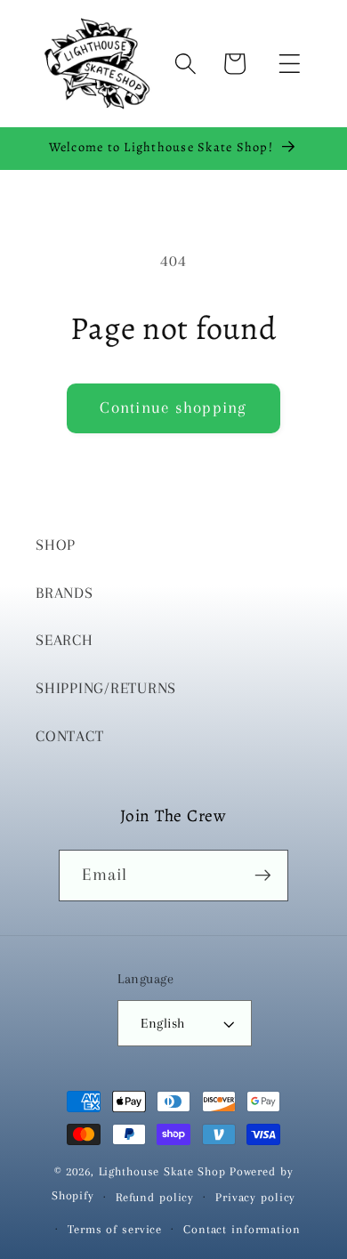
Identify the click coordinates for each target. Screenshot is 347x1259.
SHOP (56, 545)
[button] (289, 63)
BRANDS (64, 593)
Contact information (242, 1229)
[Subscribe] (262, 875)
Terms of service (115, 1229)
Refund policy (155, 1197)
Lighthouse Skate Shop (162, 1171)
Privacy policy (255, 1197)
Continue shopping (173, 407)
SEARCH (64, 640)
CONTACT (69, 736)
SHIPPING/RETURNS (106, 688)
